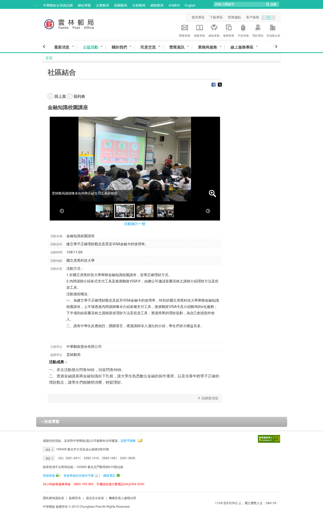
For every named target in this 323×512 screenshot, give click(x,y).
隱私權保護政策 (53, 498)
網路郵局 (157, 5)
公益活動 (90, 47)
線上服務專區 (242, 47)
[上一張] (62, 211)
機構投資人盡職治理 (122, 498)
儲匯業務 (199, 35)
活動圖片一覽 (134, 223)
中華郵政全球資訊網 (58, 5)
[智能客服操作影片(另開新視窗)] (57, 475)
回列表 (79, 96)
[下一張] (208, 211)
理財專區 (257, 35)
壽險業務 (214, 35)
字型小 (263, 17)
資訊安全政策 (95, 498)
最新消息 (61, 47)
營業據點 (234, 17)
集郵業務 (228, 35)
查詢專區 (198, 17)
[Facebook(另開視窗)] (213, 85)
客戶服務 (252, 17)
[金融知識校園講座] (104, 211)
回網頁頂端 (210, 398)
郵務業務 (184, 35)
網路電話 (109, 475)
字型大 (273, 17)
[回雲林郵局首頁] (78, 23)
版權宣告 (75, 498)
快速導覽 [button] (50, 421)
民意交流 (148, 47)
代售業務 (243, 35)
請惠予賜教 (128, 440)
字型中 (268, 17)
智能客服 (49, 475)
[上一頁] (44, 46)
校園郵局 (120, 5)
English (190, 5)
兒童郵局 (138, 5)
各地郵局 (174, 5)
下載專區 (216, 17)
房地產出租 (273, 35)
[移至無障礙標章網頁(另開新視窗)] (269, 439)
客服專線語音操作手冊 (79, 475)
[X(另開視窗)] (220, 85)
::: (36, 5)
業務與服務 (207, 47)
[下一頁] (275, 46)
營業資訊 (176, 47)
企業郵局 (102, 5)
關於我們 (119, 47)
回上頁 (60, 96)
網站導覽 (84, 5)
